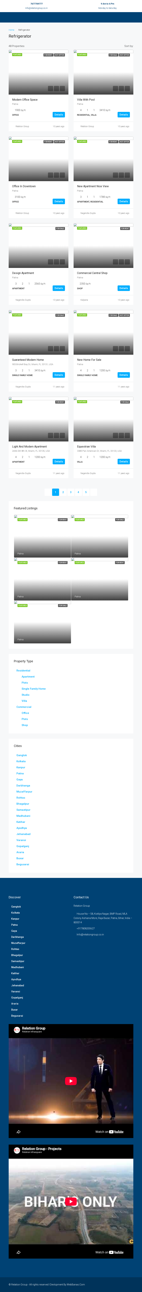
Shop (25, 725)
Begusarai (22, 864)
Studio (25, 694)
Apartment (28, 676)
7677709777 (36, 4)
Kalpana (84, 300)
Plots (25, 682)
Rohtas (20, 797)
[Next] (93, 492)
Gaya (19, 779)
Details (59, 114)
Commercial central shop (92, 273)
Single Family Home (34, 688)
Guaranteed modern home (28, 359)
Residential (23, 670)
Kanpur (20, 767)
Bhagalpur (22, 803)
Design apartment (23, 273)
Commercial (23, 707)
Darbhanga (23, 785)
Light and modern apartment (29, 446)
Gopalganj (22, 846)
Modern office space (25, 99)
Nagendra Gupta (88, 213)
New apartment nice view (93, 186)
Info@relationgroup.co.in (36, 8)
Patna (20, 773)
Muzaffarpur (24, 791)
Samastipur (23, 809)
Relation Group (22, 126)
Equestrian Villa (86, 446)
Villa (24, 700)
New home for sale (89, 359)
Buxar (20, 858)
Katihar (20, 822)
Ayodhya (21, 828)
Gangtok (21, 755)
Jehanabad (23, 834)
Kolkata (21, 761)
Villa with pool (86, 99)
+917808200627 (86, 928)
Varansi (21, 840)
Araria (20, 852)
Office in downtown (24, 186)
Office (25, 713)
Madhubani (23, 815)
